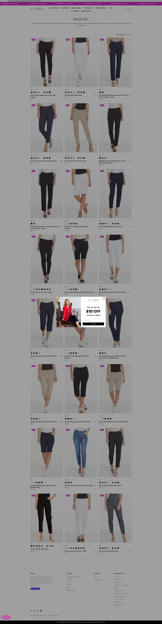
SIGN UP (93, 324)
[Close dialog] (104, 298)
